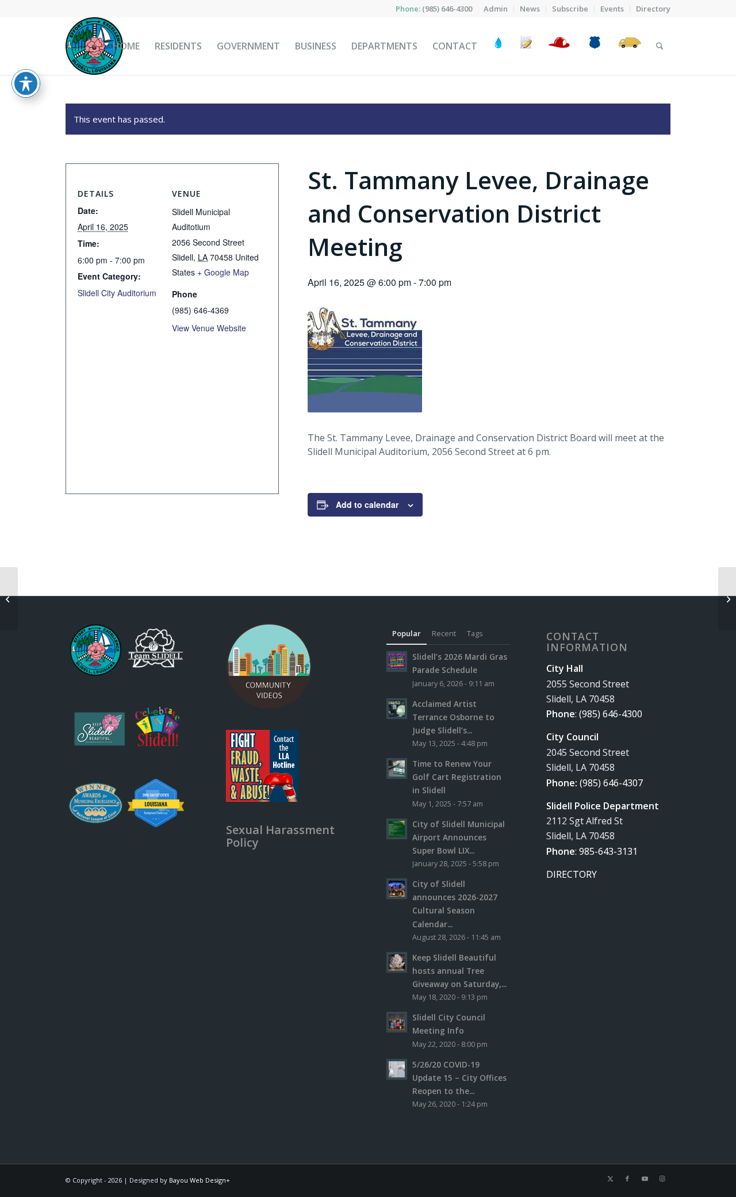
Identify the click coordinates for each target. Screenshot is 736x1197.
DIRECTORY (571, 874)
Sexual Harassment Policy (280, 836)
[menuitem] (496, 9)
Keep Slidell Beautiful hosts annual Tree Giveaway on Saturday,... (459, 970)
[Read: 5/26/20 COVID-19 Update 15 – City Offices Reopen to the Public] (396, 1069)
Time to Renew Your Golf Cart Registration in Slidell (456, 777)
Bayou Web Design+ (199, 1180)
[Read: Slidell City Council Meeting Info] (396, 1022)
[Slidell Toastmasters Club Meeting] (727, 598)
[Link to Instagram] (661, 1178)
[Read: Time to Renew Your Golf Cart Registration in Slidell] (396, 768)
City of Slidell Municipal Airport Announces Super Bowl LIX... (458, 837)
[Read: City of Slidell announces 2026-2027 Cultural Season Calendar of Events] (396, 888)
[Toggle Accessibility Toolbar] (26, 83)
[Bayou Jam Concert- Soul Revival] (9, 598)
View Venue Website (209, 328)
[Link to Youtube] (644, 1178)
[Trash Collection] (630, 46)
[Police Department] (594, 46)
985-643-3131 (608, 851)
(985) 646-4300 (447, 8)
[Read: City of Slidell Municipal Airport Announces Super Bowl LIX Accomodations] (396, 829)
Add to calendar (367, 504)
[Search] (660, 46)
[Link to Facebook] (627, 1178)
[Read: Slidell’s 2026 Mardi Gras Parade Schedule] (396, 661)
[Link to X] (610, 1178)
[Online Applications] (526, 46)
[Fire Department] (558, 46)
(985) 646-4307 (611, 783)
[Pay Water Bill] (498, 46)
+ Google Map (223, 272)
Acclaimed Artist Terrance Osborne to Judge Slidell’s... (453, 717)
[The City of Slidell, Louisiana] (94, 46)
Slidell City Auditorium (117, 293)
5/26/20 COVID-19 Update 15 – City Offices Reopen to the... (459, 1077)
